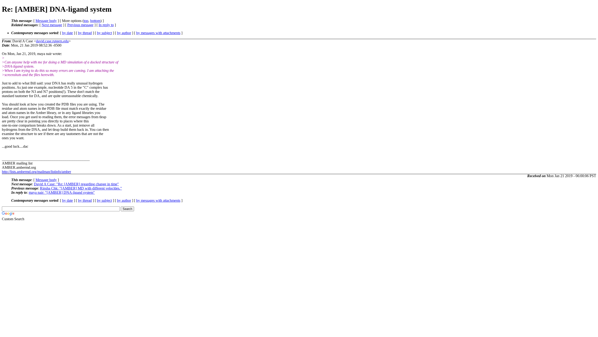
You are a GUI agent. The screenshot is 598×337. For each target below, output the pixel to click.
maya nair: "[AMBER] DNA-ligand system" (62, 192)
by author (124, 33)
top (86, 21)
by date (67, 33)
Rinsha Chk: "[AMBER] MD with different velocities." (81, 188)
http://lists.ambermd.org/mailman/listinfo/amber (36, 172)
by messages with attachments (158, 33)
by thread (85, 33)
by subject (104, 33)
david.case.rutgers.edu (52, 41)
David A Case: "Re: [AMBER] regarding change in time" (76, 184)
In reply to (106, 25)
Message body (46, 21)
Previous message (80, 25)
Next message (52, 25)
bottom (95, 21)
